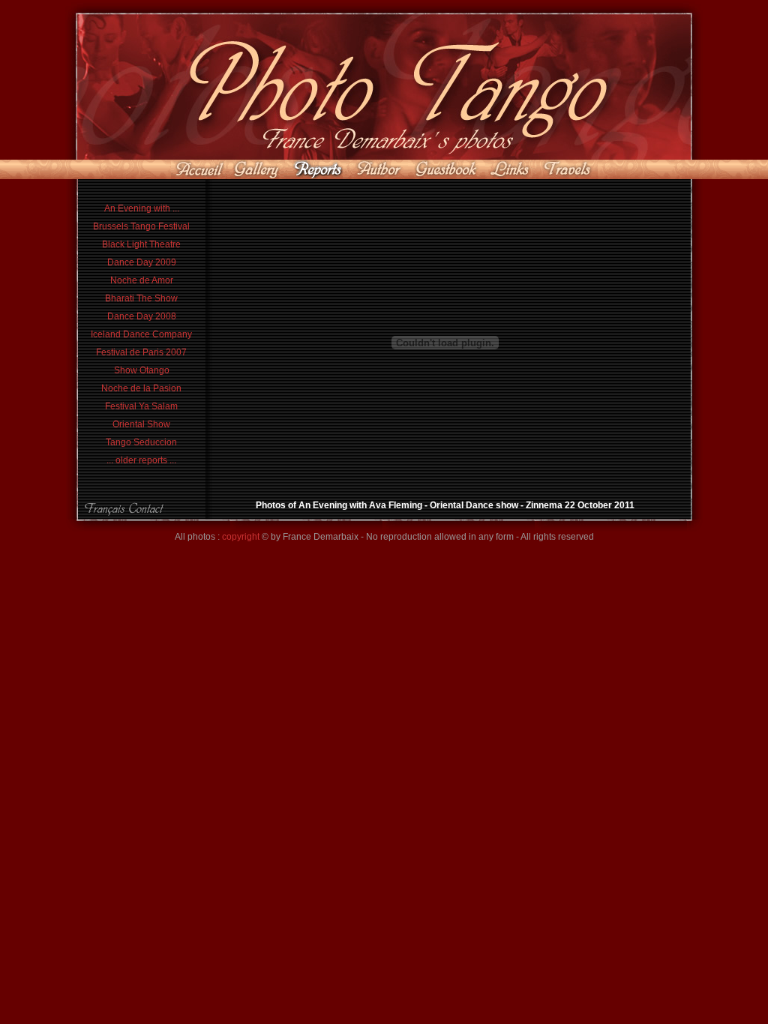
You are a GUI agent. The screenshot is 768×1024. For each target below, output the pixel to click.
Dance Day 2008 (141, 316)
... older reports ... (141, 460)
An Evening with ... (141, 208)
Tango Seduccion (141, 442)
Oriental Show (141, 424)
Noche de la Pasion (141, 388)
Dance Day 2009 (141, 262)
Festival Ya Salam (141, 406)
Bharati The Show (141, 298)
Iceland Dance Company (141, 334)
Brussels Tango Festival (141, 226)
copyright (241, 536)
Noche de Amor (141, 280)
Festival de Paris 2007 (141, 352)
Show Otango (142, 370)
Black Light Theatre (141, 244)
